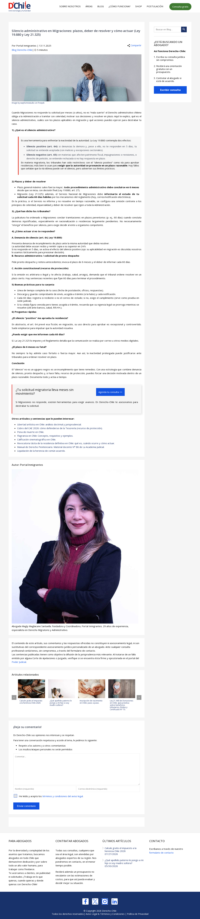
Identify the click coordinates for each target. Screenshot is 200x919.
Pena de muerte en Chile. (30, 431)
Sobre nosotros (70, 6)
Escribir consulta (170, 90)
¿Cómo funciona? (119, 6)
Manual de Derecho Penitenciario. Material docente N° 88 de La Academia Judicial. (60, 447)
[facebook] (85, 901)
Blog (100, 6)
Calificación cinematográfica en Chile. (36, 439)
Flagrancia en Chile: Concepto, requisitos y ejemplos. (45, 435)
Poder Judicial (19, 661)
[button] (14, 697)
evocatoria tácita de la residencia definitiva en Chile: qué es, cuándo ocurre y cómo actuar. (67, 443)
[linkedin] (114, 901)
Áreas (88, 6)
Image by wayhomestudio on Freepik (28, 103)
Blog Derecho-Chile (22, 49)
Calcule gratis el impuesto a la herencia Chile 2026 (120, 851)
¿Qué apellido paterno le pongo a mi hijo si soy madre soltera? (124, 863)
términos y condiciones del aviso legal (62, 796)
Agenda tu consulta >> (110, 392)
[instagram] (105, 901)
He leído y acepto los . (51, 796)
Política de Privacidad (137, 913)
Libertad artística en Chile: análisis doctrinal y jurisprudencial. (49, 424)
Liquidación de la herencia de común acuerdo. (41, 450)
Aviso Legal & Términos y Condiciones (105, 913)
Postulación (155, 6)
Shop (138, 6)
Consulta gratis (180, 6)
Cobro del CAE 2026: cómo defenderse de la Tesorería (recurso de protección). (59, 428)
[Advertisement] (99, 19)
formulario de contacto (161, 852)
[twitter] (95, 901)
